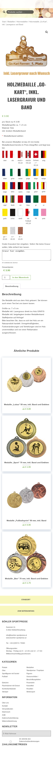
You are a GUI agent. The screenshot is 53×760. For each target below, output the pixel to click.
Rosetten (29, 689)
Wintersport (30, 692)
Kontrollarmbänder (9, 689)
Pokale (4, 667)
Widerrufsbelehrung (9, 721)
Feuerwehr (30, 683)
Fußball (5, 677)
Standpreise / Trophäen (35, 670)
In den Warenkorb (20, 277)
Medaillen (11, 22)
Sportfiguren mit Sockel (10, 674)
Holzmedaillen (22, 22)
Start (4, 22)
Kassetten (30, 686)
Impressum (6, 712)
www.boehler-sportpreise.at (16, 638)
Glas (3, 670)
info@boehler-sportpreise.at (16, 635)
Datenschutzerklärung (10, 718)
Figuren (29, 674)
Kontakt (5, 706)
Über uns (5, 703)
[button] (46, 32)
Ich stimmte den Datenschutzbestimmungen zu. (29, 741)
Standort (25, 600)
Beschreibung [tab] (11, 286)
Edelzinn (5, 683)
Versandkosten (7, 709)
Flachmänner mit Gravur (11, 686)
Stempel (5, 692)
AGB (3, 715)
